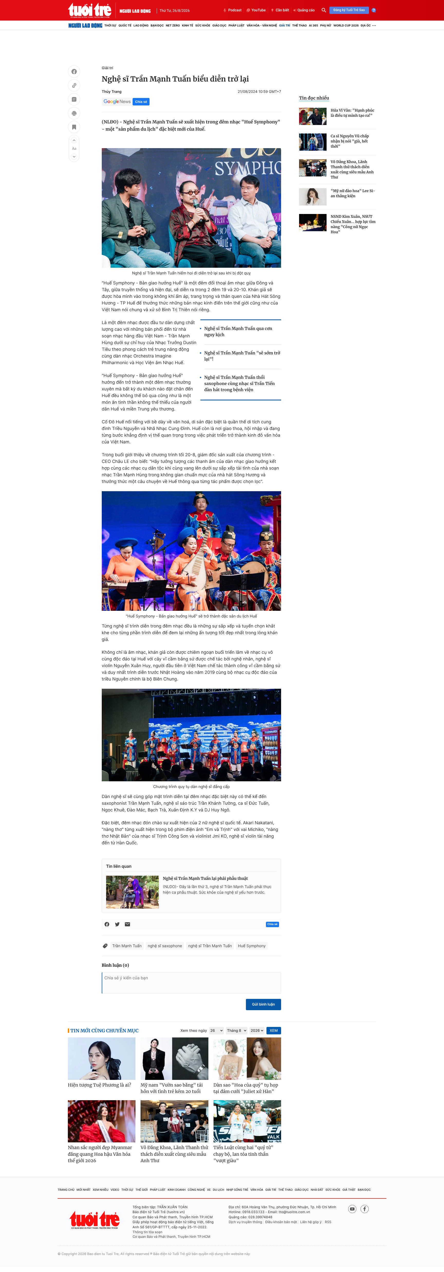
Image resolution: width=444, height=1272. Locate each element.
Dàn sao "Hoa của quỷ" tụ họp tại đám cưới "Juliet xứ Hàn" (246, 1088)
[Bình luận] (74, 100)
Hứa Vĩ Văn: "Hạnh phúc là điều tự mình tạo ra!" (352, 113)
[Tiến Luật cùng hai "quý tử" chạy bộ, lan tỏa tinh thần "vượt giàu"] (247, 1121)
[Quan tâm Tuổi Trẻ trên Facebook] (364, 1209)
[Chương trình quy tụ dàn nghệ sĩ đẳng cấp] (191, 735)
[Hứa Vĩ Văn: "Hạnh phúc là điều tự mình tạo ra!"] (313, 116)
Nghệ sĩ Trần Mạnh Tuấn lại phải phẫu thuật (205, 878)
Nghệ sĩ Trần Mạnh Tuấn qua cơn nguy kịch (238, 331)
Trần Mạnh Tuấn (127, 945)
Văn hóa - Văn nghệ (262, 25)
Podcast (235, 10)
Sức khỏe (202, 25)
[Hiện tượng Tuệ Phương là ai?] (101, 1058)
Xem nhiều (100, 1190)
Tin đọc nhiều (314, 98)
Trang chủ (66, 1190)
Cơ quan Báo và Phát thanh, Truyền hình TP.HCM (171, 1237)
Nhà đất (317, 1190)
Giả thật (349, 1190)
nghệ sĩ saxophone (165, 945)
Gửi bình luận (263, 1004)
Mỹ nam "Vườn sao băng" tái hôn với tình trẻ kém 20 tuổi (172, 1088)
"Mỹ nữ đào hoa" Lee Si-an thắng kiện (353, 193)
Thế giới (141, 1190)
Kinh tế (187, 25)
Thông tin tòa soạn (147, 1232)
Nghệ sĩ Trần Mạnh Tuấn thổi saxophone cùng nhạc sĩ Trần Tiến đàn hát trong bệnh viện (239, 383)
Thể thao (299, 25)
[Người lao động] (135, 10)
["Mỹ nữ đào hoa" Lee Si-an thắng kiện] (313, 196)
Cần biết (282, 10)
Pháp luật (236, 25)
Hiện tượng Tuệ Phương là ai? (99, 1085)
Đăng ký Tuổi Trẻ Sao (349, 10)
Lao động (141, 25)
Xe (209, 1190)
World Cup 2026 (346, 25)
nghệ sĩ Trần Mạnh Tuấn (210, 945)
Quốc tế (124, 25)
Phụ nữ (325, 25)
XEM (274, 1030)
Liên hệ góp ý (311, 1222)
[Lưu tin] (74, 128)
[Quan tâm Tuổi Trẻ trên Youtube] (352, 1209)
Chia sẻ (141, 102)
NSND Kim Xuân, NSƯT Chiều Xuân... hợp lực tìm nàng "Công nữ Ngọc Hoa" (353, 224)
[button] (74, 140)
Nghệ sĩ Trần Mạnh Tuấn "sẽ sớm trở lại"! (242, 356)
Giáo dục (219, 25)
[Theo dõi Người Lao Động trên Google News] (117, 101)
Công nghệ (196, 1190)
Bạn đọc (157, 25)
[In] (74, 114)
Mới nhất (84, 1190)
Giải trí (284, 25)
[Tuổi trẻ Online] (95, 1220)
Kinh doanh (177, 1190)
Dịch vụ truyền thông (245, 1222)
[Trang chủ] (85, 25)
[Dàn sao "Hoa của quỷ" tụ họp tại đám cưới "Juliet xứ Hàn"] (247, 1058)
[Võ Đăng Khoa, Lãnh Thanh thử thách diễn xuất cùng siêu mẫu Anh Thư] (313, 167)
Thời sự (110, 25)
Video (114, 1190)
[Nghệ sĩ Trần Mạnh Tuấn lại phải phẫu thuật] (132, 892)
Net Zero (173, 25)
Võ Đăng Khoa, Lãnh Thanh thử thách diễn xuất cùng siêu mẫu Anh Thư (352, 169)
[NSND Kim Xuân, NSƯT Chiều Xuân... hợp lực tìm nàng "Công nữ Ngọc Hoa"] (313, 222)
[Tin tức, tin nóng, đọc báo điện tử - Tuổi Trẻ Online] (94, 10)
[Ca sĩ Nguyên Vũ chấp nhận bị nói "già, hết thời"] (313, 142)
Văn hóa (257, 1190)
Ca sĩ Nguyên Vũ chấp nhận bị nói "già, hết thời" (350, 141)
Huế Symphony (252, 945)
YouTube (259, 10)
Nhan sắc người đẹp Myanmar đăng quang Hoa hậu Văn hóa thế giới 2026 (100, 1154)
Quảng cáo (306, 10)
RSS (328, 1222)
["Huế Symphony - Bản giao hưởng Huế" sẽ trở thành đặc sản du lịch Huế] (191, 551)
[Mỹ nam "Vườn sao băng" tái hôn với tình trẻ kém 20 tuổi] (174, 1058)
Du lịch (218, 1190)
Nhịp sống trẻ (237, 1190)
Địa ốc (366, 25)
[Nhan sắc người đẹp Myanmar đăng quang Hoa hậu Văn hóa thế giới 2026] (101, 1121)
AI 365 (313, 25)
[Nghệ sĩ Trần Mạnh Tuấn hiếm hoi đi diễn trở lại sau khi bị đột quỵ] (191, 208)
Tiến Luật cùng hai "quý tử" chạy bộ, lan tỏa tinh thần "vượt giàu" (244, 1154)
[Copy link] (74, 86)
